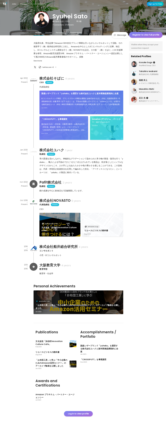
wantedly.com (44, 301)
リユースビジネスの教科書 (96, 230)
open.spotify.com (51, 224)
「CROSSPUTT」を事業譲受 (54, 119)
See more (38, 61)
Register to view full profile (145, 34)
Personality (61, 32)
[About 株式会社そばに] (33, 80)
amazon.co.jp (93, 226)
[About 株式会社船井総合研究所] (33, 248)
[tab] (38, 33)
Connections (76, 32)
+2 (48, 67)
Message (121, 35)
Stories (48, 32)
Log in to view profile (78, 413)
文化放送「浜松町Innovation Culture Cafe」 (59, 229)
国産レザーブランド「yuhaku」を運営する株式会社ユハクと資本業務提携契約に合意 (80, 93)
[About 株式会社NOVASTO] (33, 202)
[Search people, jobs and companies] (140, 3)
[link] (81, 102)
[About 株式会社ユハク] (33, 152)
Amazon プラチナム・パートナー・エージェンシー (106, 120)
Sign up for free (155, 4)
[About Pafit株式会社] (33, 184)
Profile (38, 32)
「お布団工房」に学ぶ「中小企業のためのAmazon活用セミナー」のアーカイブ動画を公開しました (78, 307)
